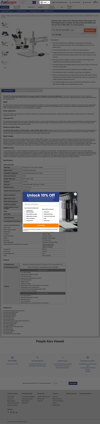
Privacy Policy (26, 230)
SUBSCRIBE (41, 225)
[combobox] (45, 2)
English (45, 2)
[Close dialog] (75, 194)
